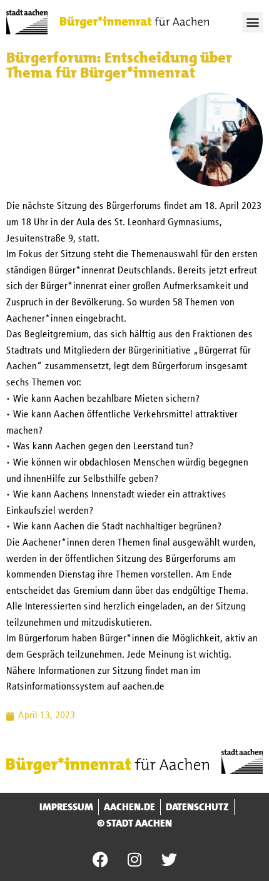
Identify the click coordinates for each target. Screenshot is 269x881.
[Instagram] (134, 859)
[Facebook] (100, 859)
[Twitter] (169, 859)
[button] (252, 22)
